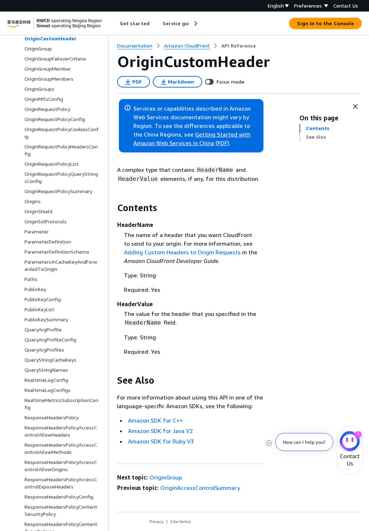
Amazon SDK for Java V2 (160, 430)
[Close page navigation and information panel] (355, 106)
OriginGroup (166, 477)
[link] (238, 45)
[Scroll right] (195, 23)
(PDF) (222, 143)
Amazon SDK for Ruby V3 (161, 441)
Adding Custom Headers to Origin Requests (182, 252)
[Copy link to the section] (111, 207)
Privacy (157, 521)
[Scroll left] (114, 23)
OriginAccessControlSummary (200, 487)
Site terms (180, 521)
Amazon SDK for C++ (155, 420)
